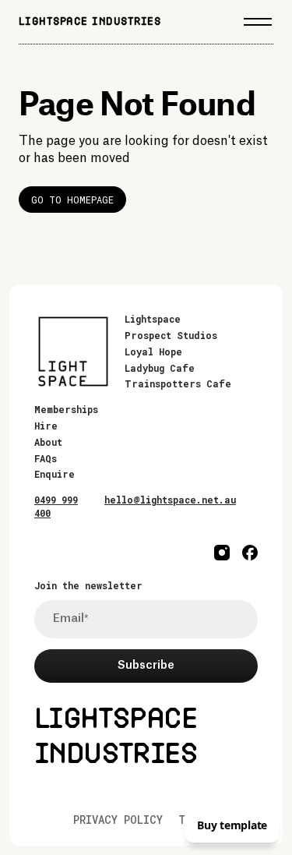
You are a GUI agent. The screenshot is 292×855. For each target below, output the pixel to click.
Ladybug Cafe (160, 368)
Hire (46, 425)
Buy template (232, 825)
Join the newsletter (88, 585)
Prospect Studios (171, 335)
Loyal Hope (153, 351)
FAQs (45, 458)
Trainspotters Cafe (178, 383)
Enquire (54, 474)
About (48, 442)
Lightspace (153, 319)
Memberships (66, 409)
